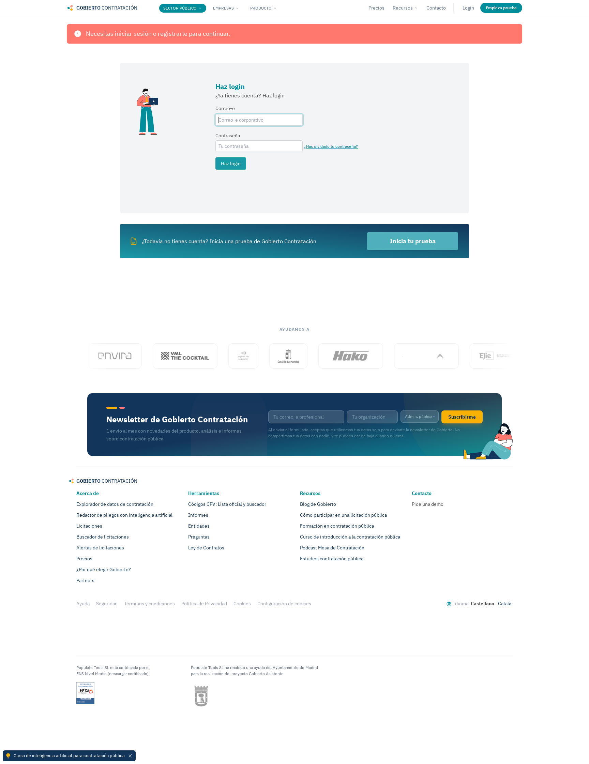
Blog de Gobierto (318, 504)
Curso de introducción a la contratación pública (350, 537)
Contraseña (227, 135)
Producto (261, 8)
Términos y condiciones (149, 604)
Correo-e (225, 108)
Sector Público (180, 8)
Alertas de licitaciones (100, 548)
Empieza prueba (501, 7)
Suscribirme (462, 417)
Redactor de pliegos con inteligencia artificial (124, 515)
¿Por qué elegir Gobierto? (103, 569)
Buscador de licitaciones (102, 537)
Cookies (242, 604)
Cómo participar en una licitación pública (343, 515)
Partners (85, 580)
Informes (198, 515)
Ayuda (83, 604)
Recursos (403, 8)
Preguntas (199, 537)
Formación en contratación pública (337, 526)
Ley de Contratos (206, 548)
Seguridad (107, 604)
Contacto (436, 8)
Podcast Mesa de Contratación (332, 548)
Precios (376, 8)
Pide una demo (427, 504)
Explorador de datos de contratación (114, 504)
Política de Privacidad (204, 604)
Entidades (199, 526)
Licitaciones (89, 526)
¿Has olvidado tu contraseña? (331, 146)
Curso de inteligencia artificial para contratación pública (69, 755)
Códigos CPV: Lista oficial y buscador (227, 504)
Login (468, 8)
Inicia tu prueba (413, 241)
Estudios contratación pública (331, 559)
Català (504, 604)
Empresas (223, 8)
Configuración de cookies (284, 604)
